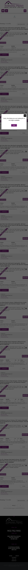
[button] (25, 10)
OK (14, 125)
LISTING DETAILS (4, 54)
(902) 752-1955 (4, 61)
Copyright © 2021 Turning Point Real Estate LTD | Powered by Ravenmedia (14, 565)
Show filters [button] (14, 16)
